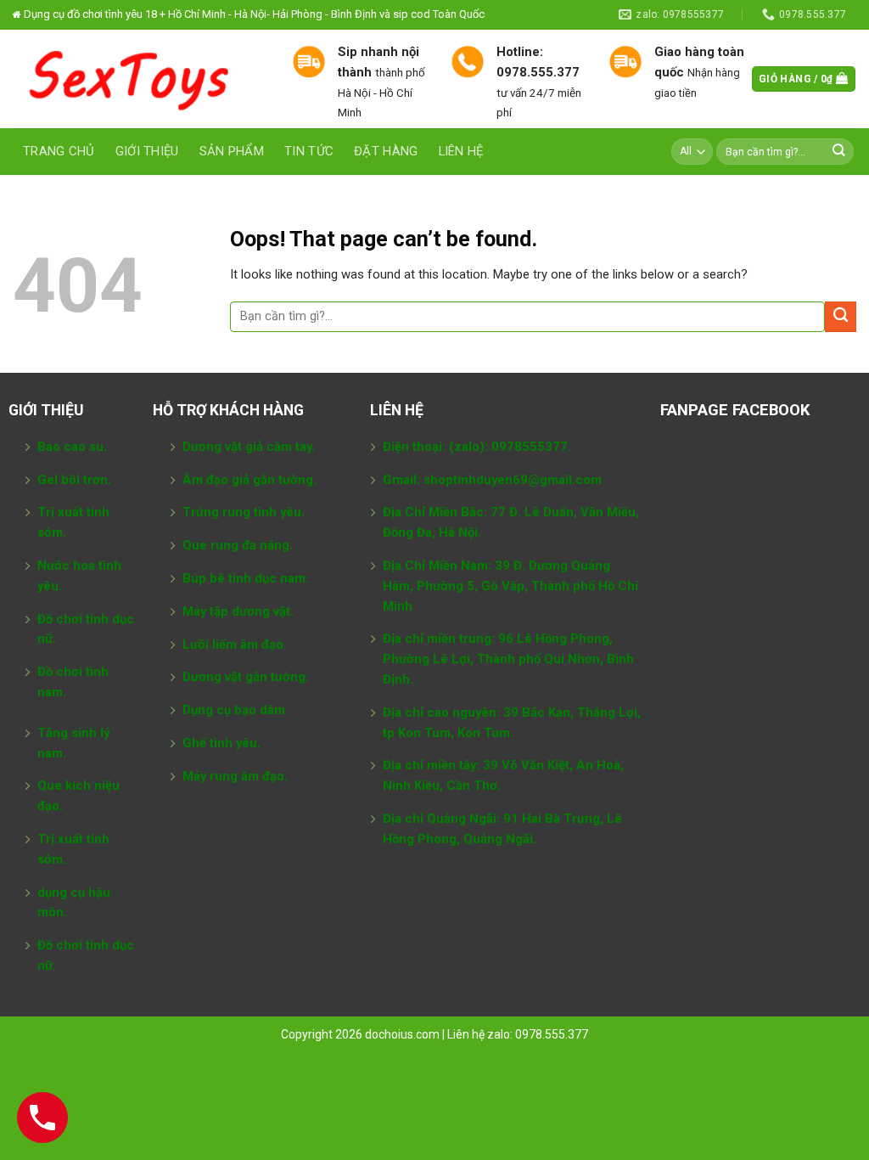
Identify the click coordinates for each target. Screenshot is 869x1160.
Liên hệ (461, 151)
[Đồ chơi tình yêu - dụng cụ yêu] (139, 79)
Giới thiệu (147, 151)
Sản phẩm (231, 151)
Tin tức (309, 151)
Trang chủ (59, 151)
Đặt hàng (386, 151)
